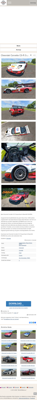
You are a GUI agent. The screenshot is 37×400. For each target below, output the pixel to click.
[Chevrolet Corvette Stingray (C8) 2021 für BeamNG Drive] (9, 359)
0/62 (15, 313)
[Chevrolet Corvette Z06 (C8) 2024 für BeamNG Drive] (9, 372)
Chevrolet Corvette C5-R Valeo (28, 340)
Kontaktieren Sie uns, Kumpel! (11, 319)
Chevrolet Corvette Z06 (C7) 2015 (28, 353)
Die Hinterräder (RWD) (24, 257)
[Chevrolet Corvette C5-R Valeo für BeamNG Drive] (28, 334)
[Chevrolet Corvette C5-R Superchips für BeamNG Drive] (18, 68)
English (10, 387)
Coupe (20, 255)
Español (24, 387)
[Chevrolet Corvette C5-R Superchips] (18, 197)
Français (17, 387)
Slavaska (8, 238)
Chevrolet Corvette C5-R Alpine (9, 340)
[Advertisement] (18, 24)
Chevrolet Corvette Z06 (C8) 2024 (9, 378)
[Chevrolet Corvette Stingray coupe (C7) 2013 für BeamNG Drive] (28, 359)
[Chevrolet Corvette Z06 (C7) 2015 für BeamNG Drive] (28, 347)
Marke (18, 46)
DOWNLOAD (16, 304)
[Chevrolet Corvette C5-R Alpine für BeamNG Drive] (9, 334)
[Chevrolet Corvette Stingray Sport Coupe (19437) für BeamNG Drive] (28, 372)
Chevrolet (21, 247)
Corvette (21, 250)
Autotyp (18, 50)
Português (30, 387)
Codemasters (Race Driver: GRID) (25, 243)
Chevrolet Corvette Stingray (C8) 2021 (9, 366)
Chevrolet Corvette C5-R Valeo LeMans (9, 353)
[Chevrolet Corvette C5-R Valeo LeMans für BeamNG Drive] (9, 347)
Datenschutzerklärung (24, 398)
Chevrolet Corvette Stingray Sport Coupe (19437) (28, 378)
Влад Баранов (22, 245)
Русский (4, 387)
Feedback (32, 398)
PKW (20, 252)
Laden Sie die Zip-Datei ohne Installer (18, 308)
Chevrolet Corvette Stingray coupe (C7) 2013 (28, 366)
